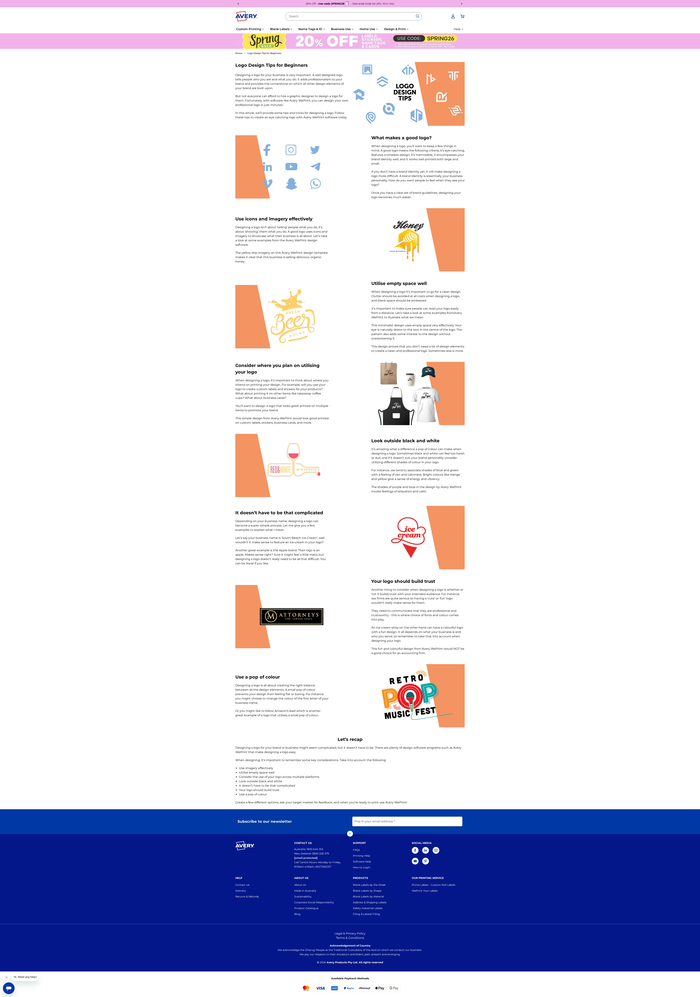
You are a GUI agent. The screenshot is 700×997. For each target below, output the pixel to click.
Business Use (341, 29)
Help (457, 29)
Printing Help (361, 855)
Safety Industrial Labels (367, 908)
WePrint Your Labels (425, 890)
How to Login (361, 867)
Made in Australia (305, 890)
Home (238, 53)
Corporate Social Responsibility (314, 902)
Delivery (240, 890)
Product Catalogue (306, 908)
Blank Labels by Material (368, 896)
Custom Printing (248, 29)
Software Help (362, 861)
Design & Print (395, 29)
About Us (300, 885)
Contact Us (242, 885)
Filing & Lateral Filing (366, 914)
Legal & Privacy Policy (350, 933)
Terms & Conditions (350, 938)
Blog (297, 914)
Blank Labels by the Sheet (369, 885)
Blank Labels (279, 29)
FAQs (356, 850)
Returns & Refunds (247, 896)
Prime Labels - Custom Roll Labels (433, 885)
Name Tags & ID (310, 29)
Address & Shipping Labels (369, 902)
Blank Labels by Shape (367, 890)
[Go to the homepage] (246, 17)
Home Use (367, 29)
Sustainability (303, 896)
